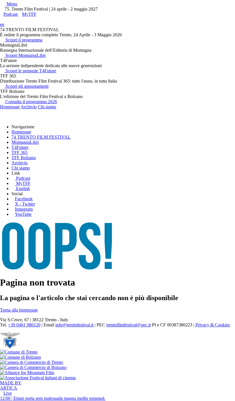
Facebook (24, 198)
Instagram (24, 209)
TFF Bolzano (23, 157)
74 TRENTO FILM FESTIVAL (40, 137)
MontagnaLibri (25, 142)
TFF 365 (19, 152)
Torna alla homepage (19, 310)
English (23, 188)
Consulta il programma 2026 (30, 101)
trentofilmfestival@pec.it (128, 324)
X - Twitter (25, 204)
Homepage (10, 106)
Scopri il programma (23, 39)
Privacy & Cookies (212, 324)
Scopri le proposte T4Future (30, 70)
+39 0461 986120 (24, 324)
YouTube (23, 214)
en (2, 24)
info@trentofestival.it (74, 324)
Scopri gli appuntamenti (26, 86)
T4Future (19, 147)
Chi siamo (47, 106)
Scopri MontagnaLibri (25, 55)
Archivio (29, 106)
